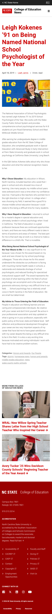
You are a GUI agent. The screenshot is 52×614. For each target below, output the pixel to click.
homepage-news (22, 356)
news (27, 359)
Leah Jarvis (23, 73)
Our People (36, 353)
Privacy (18, 609)
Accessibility (7, 609)
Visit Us (33, 573)
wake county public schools (14, 363)
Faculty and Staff (37, 549)
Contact (8, 564)
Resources (28, 609)
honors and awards (38, 356)
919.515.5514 (8, 511)
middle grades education (13, 359)
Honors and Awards (22, 353)
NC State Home (11, 2)
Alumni (11, 356)
